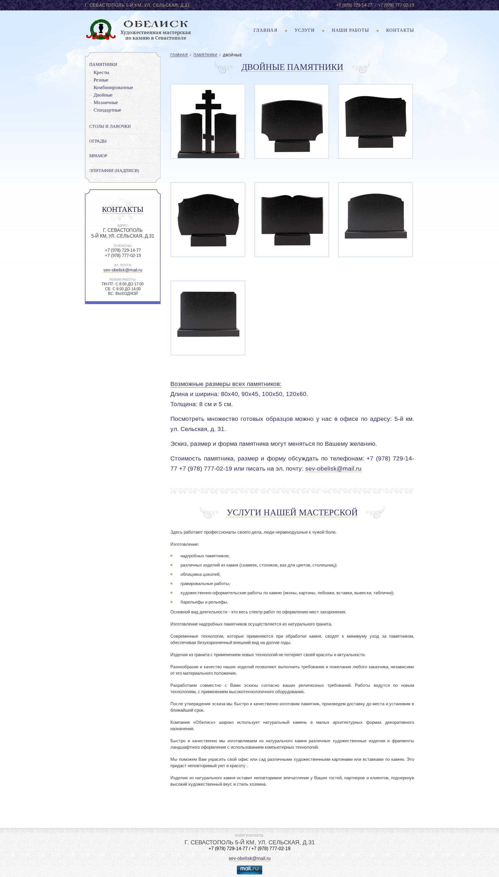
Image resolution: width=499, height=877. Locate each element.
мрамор (98, 155)
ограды (98, 141)
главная (266, 30)
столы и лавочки (110, 126)
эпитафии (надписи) (114, 170)
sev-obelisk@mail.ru (122, 269)
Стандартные (107, 110)
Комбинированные (113, 87)
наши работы (350, 30)
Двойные (103, 95)
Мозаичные (106, 102)
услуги (305, 30)
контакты (400, 30)
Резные (101, 80)
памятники (103, 64)
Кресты (101, 72)
